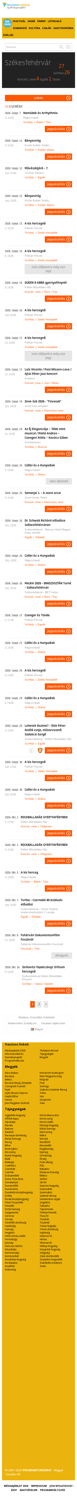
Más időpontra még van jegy (48, 269)
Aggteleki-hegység (15, 1115)
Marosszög (46, 1132)
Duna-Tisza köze (14, 1179)
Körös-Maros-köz (49, 1115)
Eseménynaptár (13, 1057)
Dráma (41, 474)
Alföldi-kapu (12, 1118)
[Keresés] (61, 47)
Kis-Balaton (11, 1262)
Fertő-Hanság (12, 1209)
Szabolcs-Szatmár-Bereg (53, 1089)
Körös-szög (46, 1118)
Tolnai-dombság (49, 1229)
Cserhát (9, 1172)
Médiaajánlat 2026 (15, 1050)
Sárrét (43, 1182)
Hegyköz (10, 1232)
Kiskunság (10, 1269)
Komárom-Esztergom (52, 1073)
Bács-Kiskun (11, 1073)
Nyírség (44, 1152)
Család (46, 28)
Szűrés (38, 98)
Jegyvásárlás (56, 129)
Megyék (44, 1057)
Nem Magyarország (51, 1076)
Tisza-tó (44, 1216)
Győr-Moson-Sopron (16, 1093)
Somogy (44, 1086)
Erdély (8, 1195)
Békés (8, 1079)
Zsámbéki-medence (51, 1262)
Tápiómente (46, 1209)
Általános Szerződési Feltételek (36, 1017)
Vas (42, 1096)
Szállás (8, 35)
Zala (42, 1103)
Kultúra (34, 28)
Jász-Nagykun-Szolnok (17, 1103)
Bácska (9, 1125)
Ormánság (46, 1155)
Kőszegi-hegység (49, 1125)
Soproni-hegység (49, 1185)
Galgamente (12, 1212)
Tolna (43, 1093)
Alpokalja (10, 1122)
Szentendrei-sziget (50, 1199)
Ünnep (41, 21)
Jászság (9, 1242)
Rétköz (43, 1175)
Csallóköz (10, 1165)
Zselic (43, 1266)
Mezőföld (45, 1142)
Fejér (7, 1089)
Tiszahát (44, 1219)
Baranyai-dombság (15, 1135)
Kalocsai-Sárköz (14, 1246)
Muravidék (45, 1145)
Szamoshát (46, 1189)
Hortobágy (11, 1239)
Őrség (43, 1159)
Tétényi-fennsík (48, 1212)
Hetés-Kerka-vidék (15, 1236)
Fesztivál (19, 21)
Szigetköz (45, 1202)
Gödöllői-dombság (15, 1222)
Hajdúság (10, 1226)
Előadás (40, 537)
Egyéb (41, 177)
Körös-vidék (46, 1122)
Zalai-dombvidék (49, 1256)
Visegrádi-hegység (50, 1249)
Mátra (43, 1135)
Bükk (7, 1159)
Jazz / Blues (51, 383)
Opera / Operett (44, 983)
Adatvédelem (28, 1490)
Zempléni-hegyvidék (51, 1259)
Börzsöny (10, 1152)
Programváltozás (14, 1060)
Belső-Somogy (13, 1138)
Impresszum (39, 1486)
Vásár (31, 21)
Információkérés (14, 1054)
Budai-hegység (13, 1155)
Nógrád (44, 1079)
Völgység (45, 1252)
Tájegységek (47, 1054)
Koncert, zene (33, 291)
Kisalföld (10, 1266)
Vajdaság (45, 1232)
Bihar (8, 1145)
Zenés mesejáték (47, 232)
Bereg (8, 1142)
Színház (28, 122)
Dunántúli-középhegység (19, 1192)
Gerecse (9, 1216)
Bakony (9, 1128)
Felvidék (9, 1205)
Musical (42, 446)
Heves (8, 1099)
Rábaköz (44, 1169)
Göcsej (9, 1219)
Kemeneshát (12, 1256)
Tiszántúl (45, 1222)
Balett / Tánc (43, 122)
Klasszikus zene (53, 410)
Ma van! (7, 23)
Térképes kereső (49, 1050)
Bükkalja (9, 1162)
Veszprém (45, 1099)
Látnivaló (55, 21)
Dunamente (11, 1189)
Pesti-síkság (46, 1162)
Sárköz (43, 1179)
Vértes (43, 1239)
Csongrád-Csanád (15, 1086)
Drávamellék (12, 1175)
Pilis (42, 1165)
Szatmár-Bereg (48, 1195)
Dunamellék (11, 1185)
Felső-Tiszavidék (14, 1202)
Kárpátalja (10, 1249)
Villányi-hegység (48, 1246)
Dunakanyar (11, 1182)
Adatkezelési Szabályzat (22, 1023)
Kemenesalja (12, 1252)
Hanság (9, 1229)
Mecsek (44, 1138)
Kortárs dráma (46, 149)
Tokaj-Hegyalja (48, 1226)
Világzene (46, 826)
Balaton (9, 1132)
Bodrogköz (11, 1148)
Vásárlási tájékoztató (53, 1023)
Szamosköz (46, 1192)
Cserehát (10, 1169)
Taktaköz (45, 1205)
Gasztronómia (63, 28)
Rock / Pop (50, 291)
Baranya (9, 1076)
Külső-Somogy (47, 1128)
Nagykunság (46, 1148)
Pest (42, 1083)
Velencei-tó (46, 1236)
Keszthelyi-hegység (15, 1259)
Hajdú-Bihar (11, 1096)
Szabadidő (20, 28)
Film (37, 948)
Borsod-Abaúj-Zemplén (18, 1083)
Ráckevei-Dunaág (49, 1172)
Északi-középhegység (17, 1199)
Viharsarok (46, 1242)
